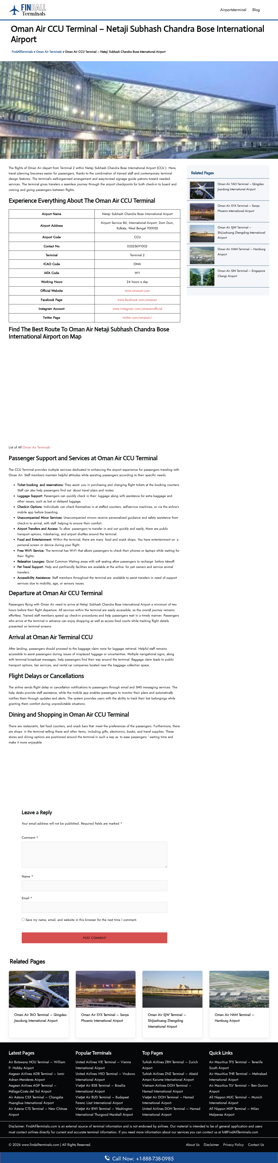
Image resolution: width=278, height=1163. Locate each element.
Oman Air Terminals (49, 51)
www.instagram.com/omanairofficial (137, 308)
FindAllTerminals (22, 51)
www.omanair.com (137, 290)
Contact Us (256, 1144)
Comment (30, 837)
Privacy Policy (233, 1144)
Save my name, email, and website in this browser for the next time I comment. (81, 919)
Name (27, 876)
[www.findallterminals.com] (28, 9)
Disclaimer (211, 1144)
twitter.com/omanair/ (137, 317)
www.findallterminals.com (40, 1144)
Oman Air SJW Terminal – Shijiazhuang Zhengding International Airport (241, 232)
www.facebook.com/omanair (137, 299)
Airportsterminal (233, 10)
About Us (192, 1144)
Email (27, 898)
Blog (256, 10)
